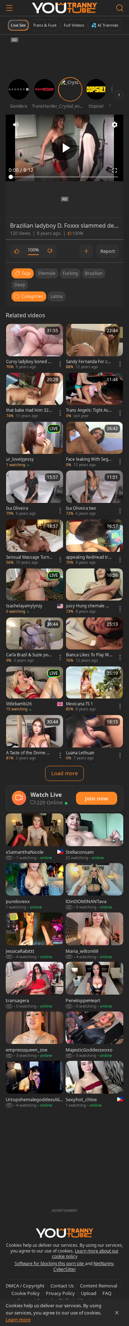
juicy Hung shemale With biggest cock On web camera (89, 605)
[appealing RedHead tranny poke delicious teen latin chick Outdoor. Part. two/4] (94, 542)
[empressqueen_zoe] (34, 1035)
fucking (70, 273)
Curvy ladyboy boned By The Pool (28, 361)
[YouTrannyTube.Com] (64, 8)
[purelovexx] (34, 886)
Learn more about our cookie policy (85, 1254)
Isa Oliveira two (81, 508)
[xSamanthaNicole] (34, 837)
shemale (47, 273)
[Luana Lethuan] (94, 738)
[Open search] (119, 7)
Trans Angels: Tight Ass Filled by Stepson (88, 410)
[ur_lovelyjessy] (34, 445)
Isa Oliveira (17, 508)
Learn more (18, 1319)
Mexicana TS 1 (79, 703)
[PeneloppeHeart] (94, 985)
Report (107, 251)
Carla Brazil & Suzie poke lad (28, 654)
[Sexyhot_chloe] (94, 1084)
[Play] (64, 147)
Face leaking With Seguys (88, 459)
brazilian (93, 273)
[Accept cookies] (116, 1312)
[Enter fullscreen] (114, 170)
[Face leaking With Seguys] (94, 445)
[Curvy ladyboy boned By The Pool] (34, 347)
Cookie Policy (25, 1293)
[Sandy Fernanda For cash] (94, 347)
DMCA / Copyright (25, 1285)
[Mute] (16, 124)
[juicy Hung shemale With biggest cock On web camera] (94, 591)
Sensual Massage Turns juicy (28, 557)
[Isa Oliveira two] (94, 493)
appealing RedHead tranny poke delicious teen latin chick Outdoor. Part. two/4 (88, 557)
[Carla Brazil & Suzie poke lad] (34, 640)
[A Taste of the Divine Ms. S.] (34, 738)
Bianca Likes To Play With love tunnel (88, 654)
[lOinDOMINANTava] (94, 886)
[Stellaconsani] (94, 837)
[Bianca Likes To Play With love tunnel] (94, 640)
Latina (57, 296)
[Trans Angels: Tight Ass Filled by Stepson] (94, 396)
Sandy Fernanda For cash (89, 361)
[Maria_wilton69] (94, 936)
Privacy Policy (60, 1293)
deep (19, 285)
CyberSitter (64, 1269)
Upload (88, 1293)
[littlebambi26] (34, 689)
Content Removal (98, 1285)
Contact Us (62, 1285)
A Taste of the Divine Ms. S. (28, 752)
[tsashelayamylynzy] (34, 591)
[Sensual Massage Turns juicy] (34, 542)
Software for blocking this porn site (50, 1263)
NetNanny (104, 1263)
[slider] (64, 177)
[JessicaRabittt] (34, 936)
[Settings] (114, 124)
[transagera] (34, 985)
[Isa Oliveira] (34, 493)
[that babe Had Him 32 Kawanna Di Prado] (34, 396)
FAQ (106, 1293)
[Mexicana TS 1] (94, 689)
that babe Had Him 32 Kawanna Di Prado (29, 410)
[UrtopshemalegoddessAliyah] (34, 1084)
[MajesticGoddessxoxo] (94, 1035)
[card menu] (60, 364)
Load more (64, 773)
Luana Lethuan (80, 752)
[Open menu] (9, 7)
